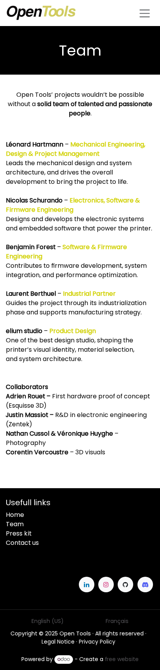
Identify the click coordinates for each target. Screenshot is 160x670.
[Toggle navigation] (144, 13)
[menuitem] (47, 621)
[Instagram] (106, 584)
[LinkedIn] (86, 584)
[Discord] (145, 584)
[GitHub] (125, 584)
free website (122, 659)
